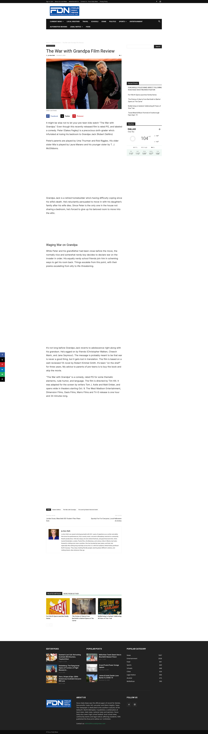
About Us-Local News (61, 1)
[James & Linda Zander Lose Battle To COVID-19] (91, 678)
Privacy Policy (104, 1)
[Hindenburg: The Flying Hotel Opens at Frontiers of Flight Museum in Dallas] (51, 668)
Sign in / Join (49, 1)
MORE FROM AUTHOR (71, 594)
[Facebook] (156, 1)
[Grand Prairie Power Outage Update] (91, 668)
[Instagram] (160, 1)
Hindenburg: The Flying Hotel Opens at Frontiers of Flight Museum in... (69, 668)
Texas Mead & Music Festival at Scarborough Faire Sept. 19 (143, 114)
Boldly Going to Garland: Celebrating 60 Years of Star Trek (144, 107)
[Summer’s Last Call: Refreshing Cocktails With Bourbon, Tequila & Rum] (51, 657)
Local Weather (73, 21)
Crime (103, 21)
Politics (112, 21)
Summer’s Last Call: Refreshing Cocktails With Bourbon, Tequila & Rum (70, 657)
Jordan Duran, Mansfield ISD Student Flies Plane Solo (63, 520)
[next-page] (51, 625)
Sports (122, 21)
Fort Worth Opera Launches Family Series (142, 95)
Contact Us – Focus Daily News (89, 1)
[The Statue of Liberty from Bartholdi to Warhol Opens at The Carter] (84, 606)
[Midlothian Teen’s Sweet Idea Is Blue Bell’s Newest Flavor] (91, 657)
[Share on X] (2, 359)
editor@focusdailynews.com (95, 723)
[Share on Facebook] (2, 354)
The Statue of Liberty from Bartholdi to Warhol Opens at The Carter (83, 618)
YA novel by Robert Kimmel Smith (88, 509)
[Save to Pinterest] (2, 364)
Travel (85, 21)
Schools (94, 21)
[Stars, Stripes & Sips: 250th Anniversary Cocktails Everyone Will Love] (51, 679)
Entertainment (136, 21)
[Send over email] (2, 374)
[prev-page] (47, 625)
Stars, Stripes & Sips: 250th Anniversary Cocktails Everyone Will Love (70, 679)
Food (88, 27)
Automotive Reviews (58, 27)
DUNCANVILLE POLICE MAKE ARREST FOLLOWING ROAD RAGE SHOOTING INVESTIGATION (145, 89)
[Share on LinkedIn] (2, 369)
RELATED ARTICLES (54, 594)
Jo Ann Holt (51, 55)
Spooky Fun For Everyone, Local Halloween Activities (106, 520)
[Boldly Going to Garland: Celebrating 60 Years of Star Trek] (110, 606)
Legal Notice (75, 27)
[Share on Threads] (2, 379)
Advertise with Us (74, 1)
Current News (56, 21)
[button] (159, 22)
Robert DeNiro (56, 509)
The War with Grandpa (69, 509)
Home (48, 43)
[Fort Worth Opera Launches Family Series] (58, 606)
